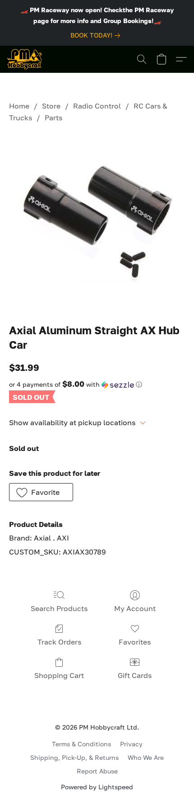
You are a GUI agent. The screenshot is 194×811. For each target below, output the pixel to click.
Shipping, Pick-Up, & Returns (74, 757)
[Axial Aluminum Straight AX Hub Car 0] (97, 221)
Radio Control (97, 105)
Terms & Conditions (81, 744)
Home (19, 105)
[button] (24, 59)
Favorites (135, 641)
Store (51, 105)
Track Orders (59, 641)
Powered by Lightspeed (97, 787)
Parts (53, 117)
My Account (135, 608)
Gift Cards (135, 675)
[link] (97, 35)
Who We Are (146, 757)
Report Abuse (97, 771)
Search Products (59, 608)
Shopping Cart (59, 675)
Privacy (131, 744)
